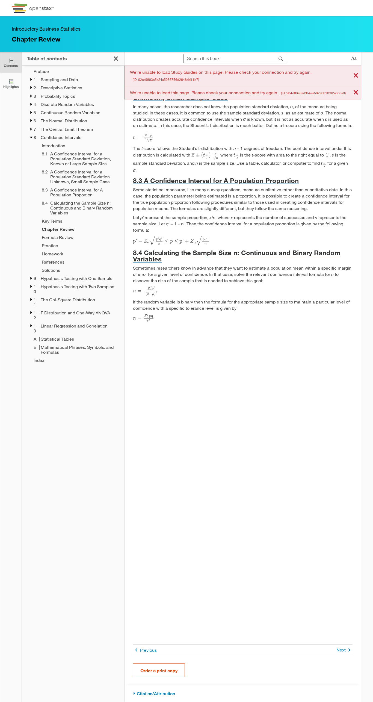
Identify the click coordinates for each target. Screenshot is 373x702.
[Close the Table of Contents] (116, 58)
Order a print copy (158, 670)
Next (341, 649)
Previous (148, 650)
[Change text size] (354, 59)
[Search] (281, 58)
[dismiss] (355, 76)
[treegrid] (73, 216)
